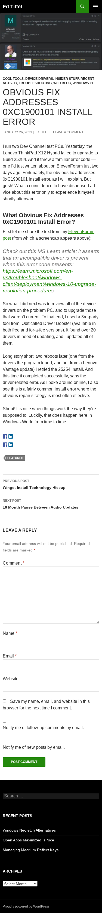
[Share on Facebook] (5, 444)
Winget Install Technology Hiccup (34, 484)
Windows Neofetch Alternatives (29, 830)
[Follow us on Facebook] (5, 436)
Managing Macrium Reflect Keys (30, 850)
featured (15, 458)
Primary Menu (95, 6)
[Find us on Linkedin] (10, 436)
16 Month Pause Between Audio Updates (40, 504)
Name (10, 633)
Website (10, 678)
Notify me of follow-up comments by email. (43, 727)
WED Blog (62, 83)
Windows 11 (83, 83)
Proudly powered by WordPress (26, 906)
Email (10, 656)
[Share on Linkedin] (10, 444)
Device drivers (39, 79)
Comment (13, 563)
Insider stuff (67, 79)
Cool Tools (13, 79)
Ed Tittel (12, 6)
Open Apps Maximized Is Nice (28, 840)
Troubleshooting (35, 83)
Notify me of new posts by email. (34, 747)
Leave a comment (68, 132)
